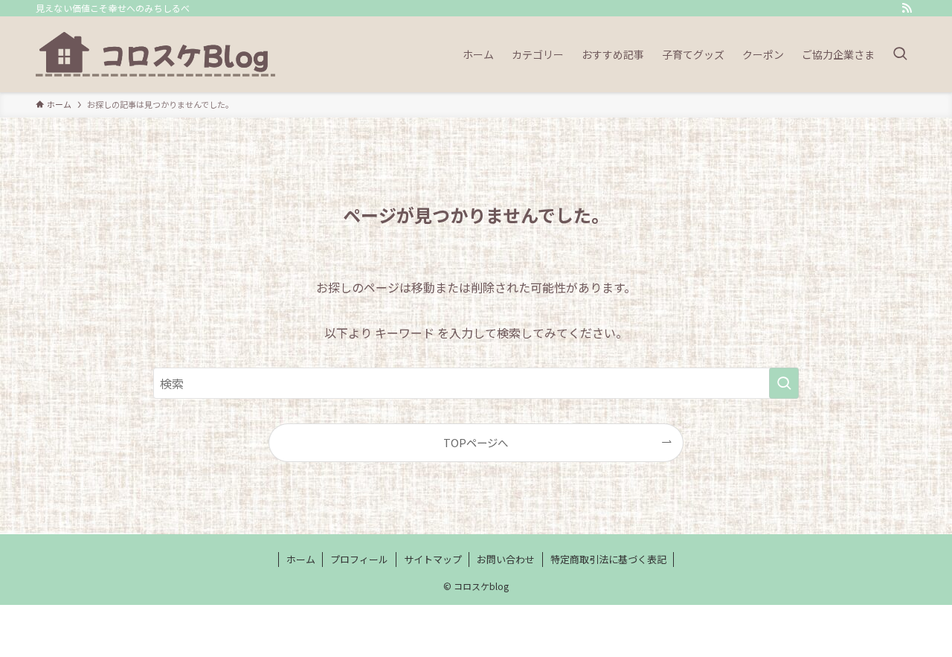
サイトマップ (433, 559)
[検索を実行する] (784, 383)
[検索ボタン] (900, 54)
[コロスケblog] (158, 54)
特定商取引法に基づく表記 (608, 559)
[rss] (906, 8)
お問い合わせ (506, 559)
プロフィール (359, 559)
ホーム (300, 559)
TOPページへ (475, 442)
